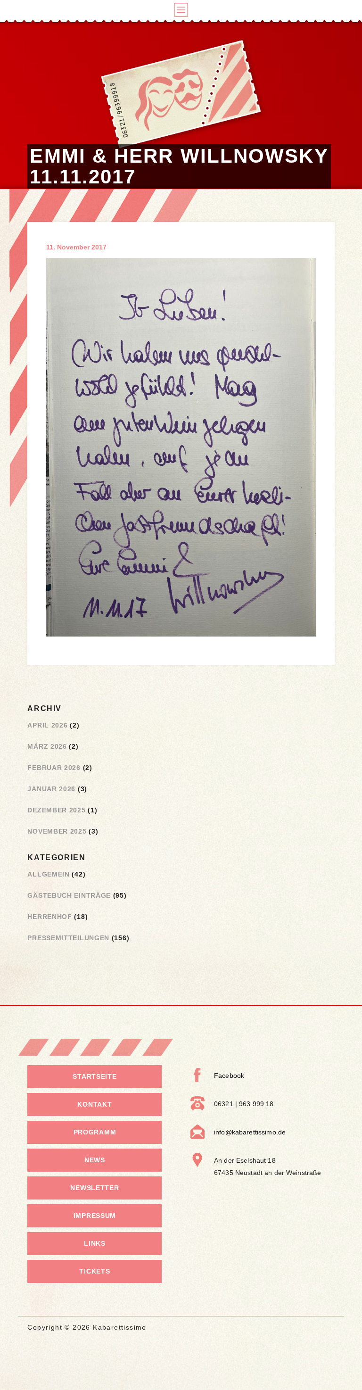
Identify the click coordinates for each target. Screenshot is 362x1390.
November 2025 (56, 831)
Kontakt (94, 1104)
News (94, 1160)
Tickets (94, 1271)
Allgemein (48, 874)
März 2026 (46, 746)
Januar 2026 (51, 789)
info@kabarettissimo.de (250, 1132)
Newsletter (94, 1187)
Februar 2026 (53, 767)
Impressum (95, 1215)
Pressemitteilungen (68, 938)
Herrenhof (49, 916)
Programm (95, 1132)
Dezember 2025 (56, 810)
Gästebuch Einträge (69, 895)
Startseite (94, 1076)
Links (95, 1243)
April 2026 (47, 725)
